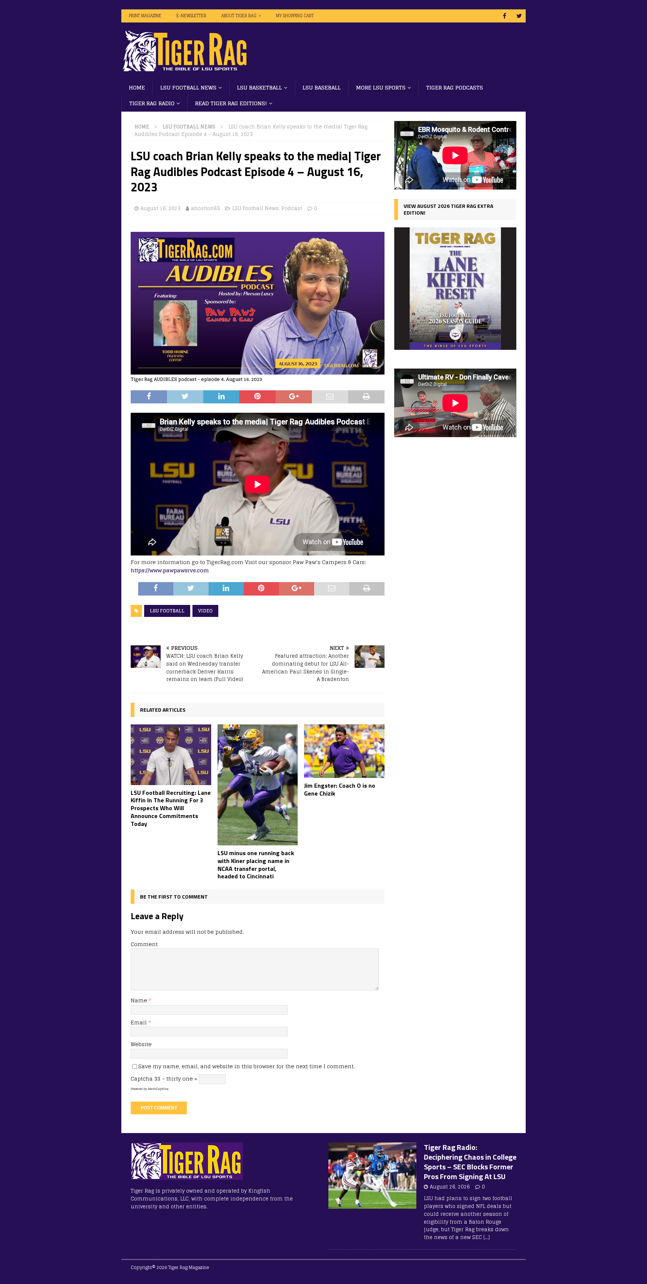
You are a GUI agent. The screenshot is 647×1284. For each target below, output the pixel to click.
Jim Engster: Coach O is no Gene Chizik (339, 789)
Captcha (142, 1078)
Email (139, 1022)
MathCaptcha (158, 1088)
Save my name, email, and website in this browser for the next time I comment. (246, 1066)
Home (137, 87)
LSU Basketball (259, 87)
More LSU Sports (380, 87)
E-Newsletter (191, 15)
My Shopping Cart (295, 15)
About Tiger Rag (238, 15)
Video (205, 611)
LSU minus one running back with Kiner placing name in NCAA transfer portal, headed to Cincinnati (256, 864)
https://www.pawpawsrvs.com (170, 570)
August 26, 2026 (450, 1186)
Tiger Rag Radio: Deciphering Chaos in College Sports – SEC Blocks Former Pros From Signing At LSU (470, 1161)
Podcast (291, 208)
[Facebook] (504, 15)
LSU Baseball (322, 87)
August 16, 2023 (160, 208)
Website (141, 1044)
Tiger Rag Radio (151, 103)
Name (140, 1000)
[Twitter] (519, 15)
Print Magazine (145, 15)
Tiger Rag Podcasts (454, 87)
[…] (486, 1237)
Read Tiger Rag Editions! (231, 103)
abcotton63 (205, 208)
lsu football (167, 611)
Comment (144, 944)
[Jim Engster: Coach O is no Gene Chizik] (344, 751)
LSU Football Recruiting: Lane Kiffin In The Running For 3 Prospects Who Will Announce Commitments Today (171, 808)
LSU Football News (188, 87)
